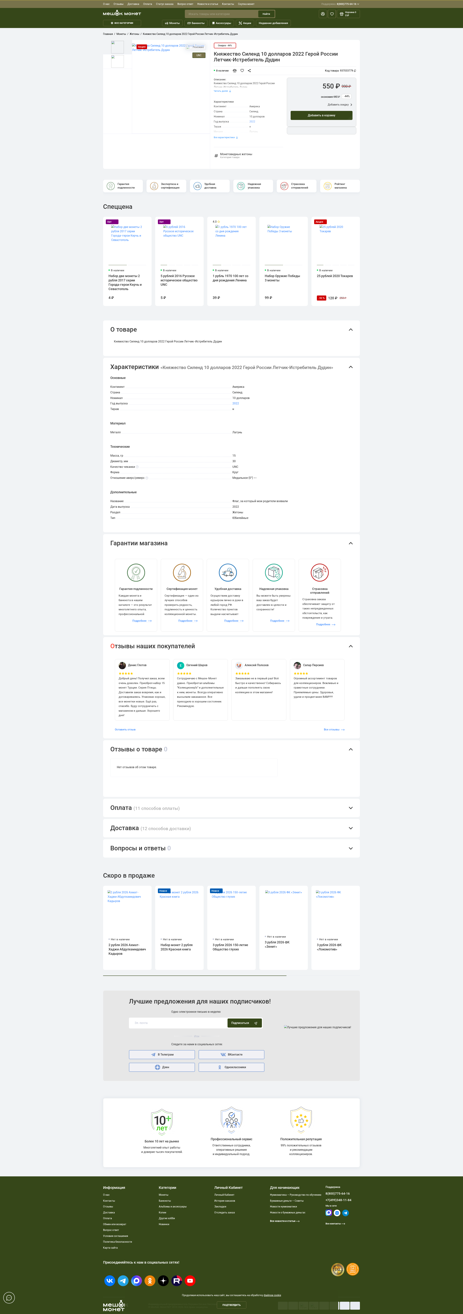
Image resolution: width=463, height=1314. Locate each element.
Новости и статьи (207, 4)
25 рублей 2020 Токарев (335, 276)
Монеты (174, 23)
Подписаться (240, 1023)
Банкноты (198, 23)
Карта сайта (110, 1247)
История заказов (224, 1200)
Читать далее (221, 91)
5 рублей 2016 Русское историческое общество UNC (179, 280)
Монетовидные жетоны (236, 156)
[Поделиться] (250, 70)
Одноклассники (235, 1067)
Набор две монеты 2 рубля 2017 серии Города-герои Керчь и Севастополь (125, 282)
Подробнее (139, 620)
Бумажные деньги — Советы (287, 1200)
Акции (247, 23)
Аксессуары (223, 23)
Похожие (198, 47)
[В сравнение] (236, 70)
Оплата (147, 4)
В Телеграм (166, 1054)
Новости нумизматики (283, 1206)
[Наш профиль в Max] (329, 1215)
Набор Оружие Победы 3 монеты (282, 278)
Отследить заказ (224, 1212)
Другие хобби (167, 1218)
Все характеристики (224, 137)
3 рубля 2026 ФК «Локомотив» (329, 947)
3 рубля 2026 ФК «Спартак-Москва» (435, 947)
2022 (252, 121)
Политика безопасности (117, 1241)
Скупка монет (246, 4)
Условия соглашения (115, 1236)
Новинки (164, 1224)
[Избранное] (332, 14)
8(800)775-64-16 (338, 4)
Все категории (123, 23)
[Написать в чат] (9, 1297)
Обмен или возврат (114, 1224)
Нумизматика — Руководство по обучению (295, 1194)
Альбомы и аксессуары (173, 1206)
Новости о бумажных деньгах (287, 1212)
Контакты (228, 4)
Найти (266, 13)
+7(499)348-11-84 (338, 1200)
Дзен (165, 1067)
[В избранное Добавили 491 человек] (243, 70)
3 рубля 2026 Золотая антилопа (385, 947)
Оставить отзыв (125, 729)
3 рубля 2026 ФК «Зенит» (277, 944)
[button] (231, 329)
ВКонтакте (235, 1054)
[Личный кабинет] (323, 14)
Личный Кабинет (224, 1194)
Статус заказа (164, 4)
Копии (162, 1212)
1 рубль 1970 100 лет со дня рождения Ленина (230, 278)
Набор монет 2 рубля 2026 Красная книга (177, 947)
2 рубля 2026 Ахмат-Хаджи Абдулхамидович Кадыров (127, 949)
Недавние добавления (273, 23)
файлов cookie (272, 1295)
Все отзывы (331, 729)
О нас (106, 4)
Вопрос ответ (185, 4)
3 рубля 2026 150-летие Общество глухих (230, 947)
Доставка (133, 4)
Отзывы (119, 4)
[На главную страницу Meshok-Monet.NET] (122, 13)
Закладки (220, 1206)
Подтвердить (231, 1305)
